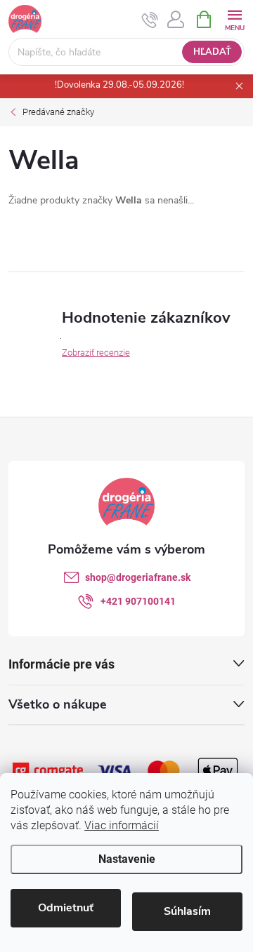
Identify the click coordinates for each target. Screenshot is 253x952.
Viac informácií (121, 825)
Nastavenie (126, 859)
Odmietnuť (65, 908)
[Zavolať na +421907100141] (150, 20)
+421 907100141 (138, 601)
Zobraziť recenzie (96, 352)
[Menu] (234, 18)
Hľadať (212, 52)
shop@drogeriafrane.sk (137, 577)
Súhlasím (187, 911)
